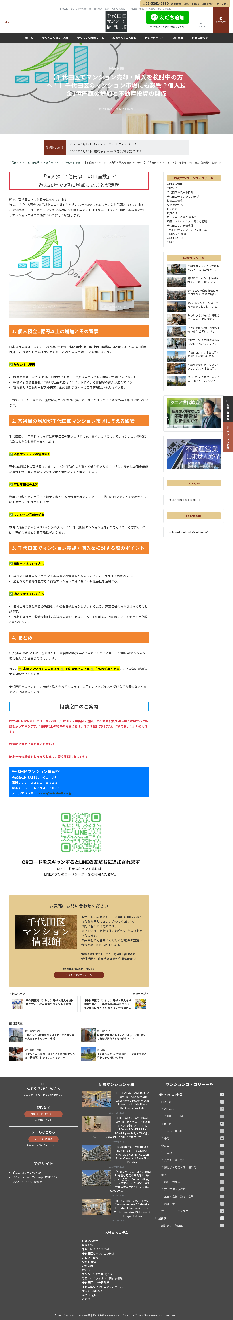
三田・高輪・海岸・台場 (193, 1196)
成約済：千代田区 (192, 1225)
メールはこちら (43, 1139)
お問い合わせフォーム (79, 975)
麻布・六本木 (193, 1182)
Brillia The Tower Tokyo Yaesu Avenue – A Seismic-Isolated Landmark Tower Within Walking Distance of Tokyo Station (132, 1208)
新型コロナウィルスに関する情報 (187, 221)
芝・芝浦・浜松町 (193, 1189)
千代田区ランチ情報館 (180, 225)
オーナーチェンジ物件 (192, 1211)
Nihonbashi (195, 1116)
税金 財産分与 (175, 205)
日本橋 (193, 1153)
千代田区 (192, 1124)
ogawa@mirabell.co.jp (54, 793)
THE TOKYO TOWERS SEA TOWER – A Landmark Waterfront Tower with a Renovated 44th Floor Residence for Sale (132, 1100)
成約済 (190, 1218)
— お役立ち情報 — (116, 68)
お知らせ (172, 213)
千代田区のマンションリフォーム (187, 229)
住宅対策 (172, 188)
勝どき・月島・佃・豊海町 (193, 1167)
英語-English (175, 238)
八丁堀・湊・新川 (193, 1160)
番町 (193, 1138)
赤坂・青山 (193, 1204)
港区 (192, 1174)
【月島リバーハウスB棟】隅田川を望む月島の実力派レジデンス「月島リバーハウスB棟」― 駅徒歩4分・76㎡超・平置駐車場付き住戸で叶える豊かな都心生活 (130, 1181)
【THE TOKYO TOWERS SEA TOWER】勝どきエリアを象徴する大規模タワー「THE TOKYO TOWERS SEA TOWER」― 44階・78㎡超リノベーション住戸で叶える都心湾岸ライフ (121, 1127)
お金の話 (172, 209)
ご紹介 (171, 242)
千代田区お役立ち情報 (180, 192)
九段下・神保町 (193, 1131)
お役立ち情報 (175, 200)
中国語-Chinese (177, 233)
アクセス (224, 3)
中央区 (192, 1145)
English (192, 1102)
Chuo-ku (193, 1109)
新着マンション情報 (190, 1094)
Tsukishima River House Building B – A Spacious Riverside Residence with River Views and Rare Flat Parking (132, 1154)
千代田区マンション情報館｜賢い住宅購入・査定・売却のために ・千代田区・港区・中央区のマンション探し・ (121, 1315)
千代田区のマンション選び (183, 196)
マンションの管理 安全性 (182, 217)
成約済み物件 (175, 184)
